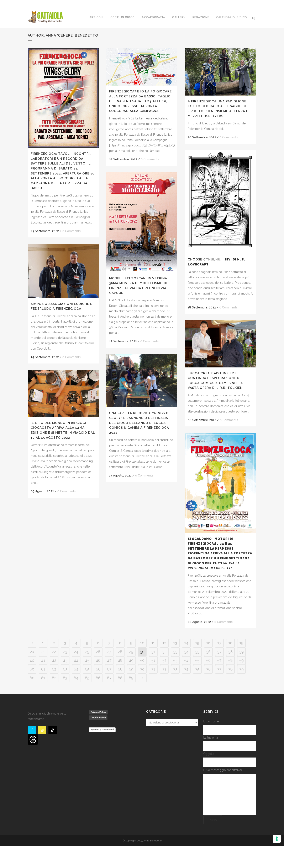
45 (87, 660)
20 (32, 652)
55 (197, 660)
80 (32, 678)
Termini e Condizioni (102, 729)
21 (43, 652)
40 (32, 660)
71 (153, 669)
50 (142, 660)
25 (87, 652)
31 (153, 652)
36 (208, 652)
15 (197, 643)
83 (65, 678)
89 (131, 678)
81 (43, 678)
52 (164, 660)
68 (120, 669)
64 (76, 669)
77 (219, 669)
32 (164, 652)
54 (186, 660)
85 (87, 678)
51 (153, 660)
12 (164, 643)
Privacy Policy (98, 712)
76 (208, 669)
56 (208, 660)
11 (153, 643)
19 (241, 643)
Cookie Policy (98, 717)
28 (120, 652)
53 (175, 660)
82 (54, 678)
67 (109, 669)
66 (98, 669)
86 (98, 678)
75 (197, 669)
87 (109, 678)
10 (142, 643)
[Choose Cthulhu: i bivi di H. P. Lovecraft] (220, 202)
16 (208, 643)
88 (120, 678)
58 (230, 660)
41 (43, 660)
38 (230, 652)
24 (76, 652)
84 (76, 678)
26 (98, 652)
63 (65, 669)
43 (65, 660)
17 (219, 643)
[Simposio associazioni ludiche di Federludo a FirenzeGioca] (63, 271)
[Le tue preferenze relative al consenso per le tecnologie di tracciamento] (277, 839)
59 (241, 660)
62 (54, 669)
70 (142, 669)
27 (109, 652)
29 (131, 652)
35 (197, 652)
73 (175, 669)
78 (230, 669)
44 (76, 660)
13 (175, 643)
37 (219, 652)
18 (230, 643)
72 (164, 669)
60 (32, 669)
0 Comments (71, 231)
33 (175, 652)
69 (131, 669)
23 (65, 652)
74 (186, 669)
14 (186, 643)
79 (241, 669)
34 (186, 652)
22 (54, 652)
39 (241, 652)
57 (219, 660)
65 (87, 669)
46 (98, 660)
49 (131, 660)
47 (109, 660)
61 (43, 669)
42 (54, 660)
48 (120, 660)
